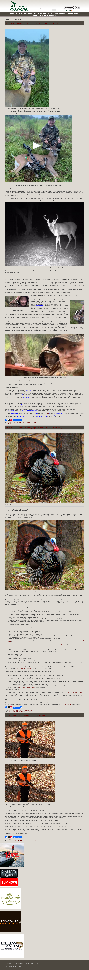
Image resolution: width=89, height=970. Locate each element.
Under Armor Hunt (70, 415)
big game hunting (11, 840)
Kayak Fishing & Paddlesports (47, 15)
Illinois (17, 422)
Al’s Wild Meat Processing (19, 329)
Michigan (20, 422)
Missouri (24, 422)
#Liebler (15, 423)
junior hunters (22, 840)
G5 (35, 413)
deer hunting (17, 840)
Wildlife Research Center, (23, 416)
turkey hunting (23, 711)
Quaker (48, 413)
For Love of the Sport (73, 13)
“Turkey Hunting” (62, 644)
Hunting (12, 13)
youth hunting (19, 423)
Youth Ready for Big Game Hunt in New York (25, 715)
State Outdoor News (59, 13)
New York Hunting (16, 711)
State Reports (33, 422)
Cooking (35, 15)
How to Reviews (47, 13)
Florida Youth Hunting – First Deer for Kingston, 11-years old (32, 23)
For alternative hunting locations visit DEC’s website (62, 679)
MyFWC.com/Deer (10, 410)
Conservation (32, 13)
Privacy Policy (74, 10)
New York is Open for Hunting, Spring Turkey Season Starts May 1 (35, 427)
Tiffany (22, 404)
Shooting (24, 13)
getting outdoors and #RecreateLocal (27, 687)
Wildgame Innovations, (57, 415)
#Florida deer (10, 423)
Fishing (18, 13)
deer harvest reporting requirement (29, 410)
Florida (10, 422)
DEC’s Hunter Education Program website (24, 668)
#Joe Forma (10, 711)
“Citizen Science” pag (67, 704)
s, (41, 416)
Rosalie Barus (20, 394)
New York (29, 422)
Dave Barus (18, 431)
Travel (40, 13)
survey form (77, 702)
